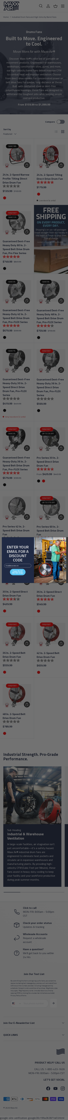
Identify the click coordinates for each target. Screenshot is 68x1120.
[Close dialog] (63, 539)
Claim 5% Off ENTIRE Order (17, 572)
